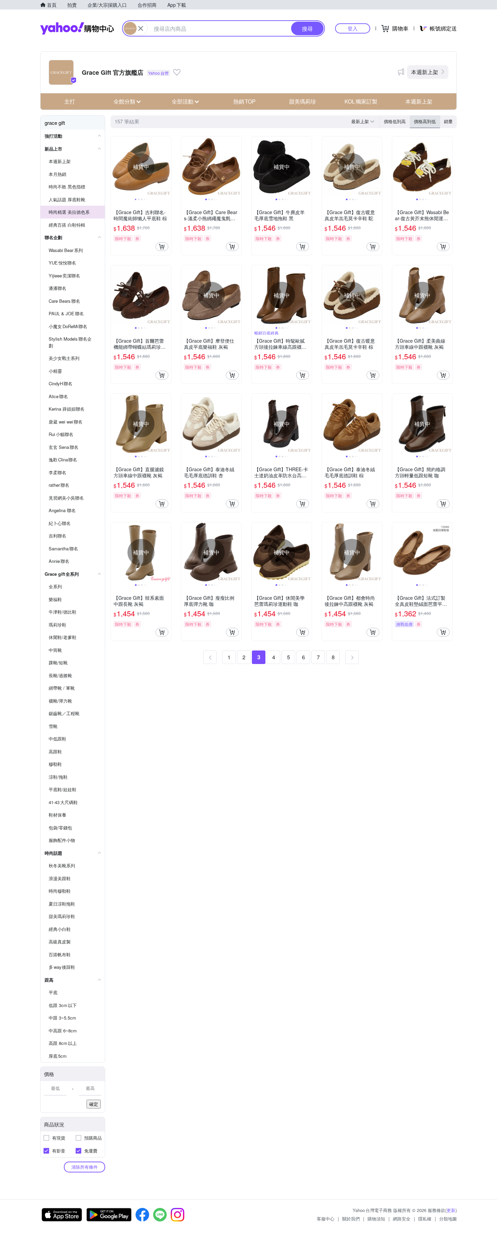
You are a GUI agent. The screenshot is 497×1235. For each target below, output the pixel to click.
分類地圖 (448, 1218)
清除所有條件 (84, 1167)
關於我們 (351, 1218)
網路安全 (401, 1218)
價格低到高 (395, 121)
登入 (353, 28)
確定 (93, 1104)
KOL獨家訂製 (361, 101)
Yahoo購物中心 (77, 28)
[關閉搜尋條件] (141, 28)
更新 (451, 1210)
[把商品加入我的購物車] (162, 246)
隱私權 (424, 1218)
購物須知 (376, 1218)
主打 (69, 101)
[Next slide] (166, 166)
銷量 (448, 121)
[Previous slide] (115, 166)
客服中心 (325, 1218)
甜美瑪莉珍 (302, 101)
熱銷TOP (244, 101)
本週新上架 (424, 72)
